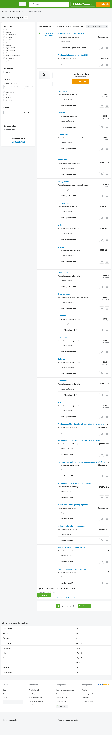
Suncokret (62, 316)
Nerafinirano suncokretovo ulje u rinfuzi (74, 483)
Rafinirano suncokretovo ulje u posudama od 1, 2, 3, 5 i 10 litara (84, 462)
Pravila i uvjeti (34, 690)
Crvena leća (63, 380)
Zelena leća (62, 160)
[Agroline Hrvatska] (9, 4)
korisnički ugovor (74, 598)
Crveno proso (63, 203)
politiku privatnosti (61, 598)
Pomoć (5, 694)
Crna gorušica (64, 134)
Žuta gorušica (63, 182)
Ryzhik (60, 402)
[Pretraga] (31, 4)
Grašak (61, 247)
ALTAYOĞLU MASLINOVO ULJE (71, 34)
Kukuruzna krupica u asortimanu (71, 526)
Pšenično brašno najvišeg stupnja (72, 547)
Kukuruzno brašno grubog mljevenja (73, 505)
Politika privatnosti (35, 694)
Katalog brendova (35, 705)
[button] (107, 48)
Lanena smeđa (64, 272)
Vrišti (60, 225)
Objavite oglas (80, 81)
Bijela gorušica (64, 294)
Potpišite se (44, 595)
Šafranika (62, 113)
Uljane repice (63, 337)
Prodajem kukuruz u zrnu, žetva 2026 (73, 55)
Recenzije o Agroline (36, 701)
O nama (5, 690)
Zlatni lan (61, 359)
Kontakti (5, 697)
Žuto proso (62, 91)
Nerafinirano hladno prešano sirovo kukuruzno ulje (79, 440)
